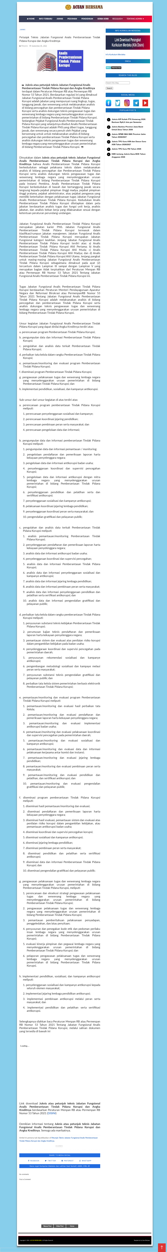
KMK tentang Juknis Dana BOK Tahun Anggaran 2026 (129, 155)
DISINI (52, 1113)
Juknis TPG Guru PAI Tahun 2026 (126, 149)
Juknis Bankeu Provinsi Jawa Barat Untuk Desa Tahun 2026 (127, 128)
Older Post (59, 1226)
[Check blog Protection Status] (113, 69)
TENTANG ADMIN (135, 19)
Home (72, 1226)
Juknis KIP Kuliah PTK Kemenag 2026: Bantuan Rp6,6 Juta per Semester (129, 120)
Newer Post (47, 1226)
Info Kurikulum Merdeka (115, 55)
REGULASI (117, 19)
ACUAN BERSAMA (36, 1240)
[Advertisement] (128, 181)
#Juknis (59, 1146)
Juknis (22, 30)
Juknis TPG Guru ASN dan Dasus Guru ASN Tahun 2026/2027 (129, 142)
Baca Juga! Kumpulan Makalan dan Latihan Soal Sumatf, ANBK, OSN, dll (60, 1166)
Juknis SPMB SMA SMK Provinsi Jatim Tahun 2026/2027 (129, 135)
